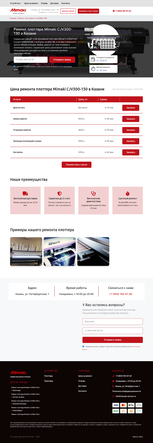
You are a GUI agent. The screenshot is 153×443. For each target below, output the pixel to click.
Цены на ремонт (31, 3)
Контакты (65, 3)
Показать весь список (76, 164)
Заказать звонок (68, 11)
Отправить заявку (62, 59)
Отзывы (44, 3)
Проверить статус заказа (88, 11)
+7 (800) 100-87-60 (120, 294)
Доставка (54, 3)
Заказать (130, 107)
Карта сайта (138, 437)
